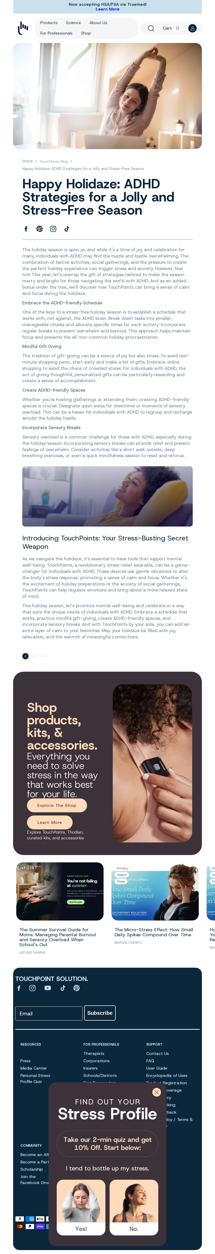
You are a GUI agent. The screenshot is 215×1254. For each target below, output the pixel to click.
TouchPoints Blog (54, 161)
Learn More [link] (49, 822)
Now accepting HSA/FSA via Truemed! (108, 4)
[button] (151, 28)
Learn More (108, 9)
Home (27, 161)
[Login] (192, 28)
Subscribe (99, 1013)
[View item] (19, 988)
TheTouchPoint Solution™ (175, 1227)
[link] (107, 1125)
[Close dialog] (156, 1092)
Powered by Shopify (183, 1231)
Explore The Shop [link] (57, 805)
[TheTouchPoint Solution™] (23, 28)
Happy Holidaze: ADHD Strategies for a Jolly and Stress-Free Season (83, 168)
